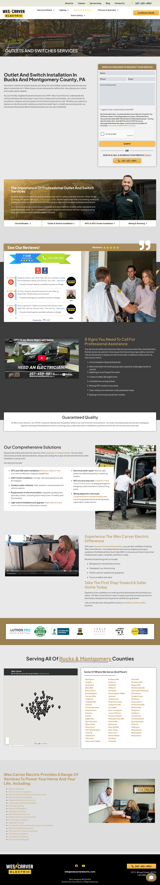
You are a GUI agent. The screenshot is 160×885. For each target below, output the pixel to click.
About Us (69, 3)
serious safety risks (47, 199)
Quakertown (137, 696)
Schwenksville (138, 704)
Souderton (136, 716)
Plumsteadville (138, 687)
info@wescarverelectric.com (80, 871)
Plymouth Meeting (139, 690)
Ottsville (112, 741)
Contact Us (120, 3)
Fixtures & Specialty (107, 10)
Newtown (113, 732)
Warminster (136, 730)
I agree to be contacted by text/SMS (117, 109)
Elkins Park (90, 724)
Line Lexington (115, 710)
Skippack (135, 710)
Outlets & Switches (82, 10)
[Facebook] (76, 866)
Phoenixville (136, 682)
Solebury (135, 713)
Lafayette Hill (114, 704)
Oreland (112, 738)
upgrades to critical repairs (58, 453)
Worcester (136, 735)
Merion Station (115, 716)
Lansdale (112, 707)
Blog (108, 3)
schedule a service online (134, 602)
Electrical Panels (44, 10)
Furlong (88, 732)
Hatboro (112, 682)
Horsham (112, 690)
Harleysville (113, 679)
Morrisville (113, 721)
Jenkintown (113, 699)
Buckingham (91, 693)
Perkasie (135, 679)
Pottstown (136, 693)
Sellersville (136, 707)
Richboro (135, 699)
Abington (89, 679)
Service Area (95, 3)
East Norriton (91, 721)
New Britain (113, 727)
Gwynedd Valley (92, 741)
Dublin (88, 716)
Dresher (89, 713)
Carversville (90, 696)
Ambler (88, 682)
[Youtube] (83, 866)
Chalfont (89, 699)
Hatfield (112, 685)
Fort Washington (92, 730)
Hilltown (112, 687)
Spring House (137, 721)
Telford (134, 724)
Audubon (89, 685)
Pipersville (136, 685)
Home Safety (77, 15)
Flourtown (90, 727)
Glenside (89, 738)
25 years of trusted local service (107, 546)
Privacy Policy (130, 126)
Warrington (136, 732)
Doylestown (91, 710)
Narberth (112, 724)
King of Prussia (115, 702)
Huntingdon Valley (116, 693)
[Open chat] (151, 877)
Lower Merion (114, 713)
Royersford (136, 702)
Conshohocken (92, 707)
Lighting (62, 10)
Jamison (112, 696)
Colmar (88, 704)
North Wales (113, 735)
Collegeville (90, 702)
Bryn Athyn (90, 690)
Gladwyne (90, 735)
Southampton (137, 718)
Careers (81, 3)
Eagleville (89, 718)
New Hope (113, 730)
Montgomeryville (116, 718)
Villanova (135, 727)
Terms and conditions (116, 126)
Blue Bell (89, 687)
